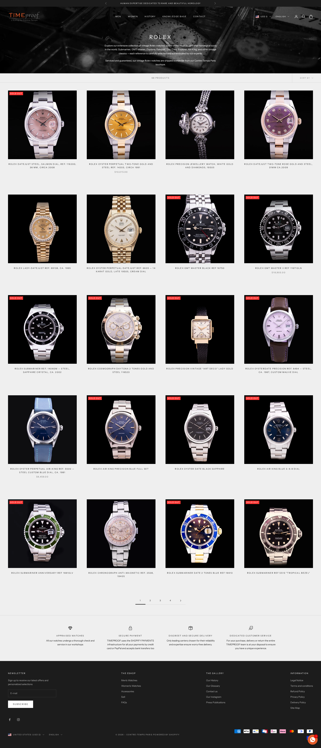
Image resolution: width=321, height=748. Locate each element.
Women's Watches (131, 685)
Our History (212, 680)
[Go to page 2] (181, 600)
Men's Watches (129, 680)
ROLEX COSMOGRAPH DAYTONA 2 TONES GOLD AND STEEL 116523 (121, 370)
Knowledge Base (175, 16)
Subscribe (20, 704)
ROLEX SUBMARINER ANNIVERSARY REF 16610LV (42, 573)
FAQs (124, 702)
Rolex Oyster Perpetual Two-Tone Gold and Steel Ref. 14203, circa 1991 (121, 166)
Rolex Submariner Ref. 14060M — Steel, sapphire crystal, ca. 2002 (42, 370)
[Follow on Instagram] (18, 719)
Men (118, 16)
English (281, 16)
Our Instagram (213, 696)
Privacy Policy (297, 696)
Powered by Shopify (166, 734)
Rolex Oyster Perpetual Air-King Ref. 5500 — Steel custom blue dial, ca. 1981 (42, 470)
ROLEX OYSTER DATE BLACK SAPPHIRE (200, 469)
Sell (123, 696)
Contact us (212, 691)
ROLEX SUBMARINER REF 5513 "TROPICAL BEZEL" (278, 573)
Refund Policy (297, 691)
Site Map (295, 707)
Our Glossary (213, 685)
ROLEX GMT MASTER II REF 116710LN (278, 268)
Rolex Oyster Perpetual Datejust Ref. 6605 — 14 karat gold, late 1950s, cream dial (121, 270)
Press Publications (215, 702)
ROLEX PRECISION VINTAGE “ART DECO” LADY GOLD (199, 368)
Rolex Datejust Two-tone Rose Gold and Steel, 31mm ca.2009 (278, 166)
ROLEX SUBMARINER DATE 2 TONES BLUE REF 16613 (200, 573)
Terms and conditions (301, 685)
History (150, 16)
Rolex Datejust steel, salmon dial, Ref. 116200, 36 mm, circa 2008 (42, 166)
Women (133, 16)
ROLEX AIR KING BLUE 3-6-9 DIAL (278, 469)
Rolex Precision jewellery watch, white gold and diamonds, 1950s (200, 166)
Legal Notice (296, 680)
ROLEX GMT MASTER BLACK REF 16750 (200, 268)
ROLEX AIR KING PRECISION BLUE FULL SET (121, 469)
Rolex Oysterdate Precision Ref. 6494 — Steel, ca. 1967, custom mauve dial (278, 370)
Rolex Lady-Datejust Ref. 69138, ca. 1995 (42, 268)
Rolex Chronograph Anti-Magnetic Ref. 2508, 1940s (121, 574)
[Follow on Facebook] (9, 719)
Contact (199, 16)
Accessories (127, 691)
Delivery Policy (298, 702)
